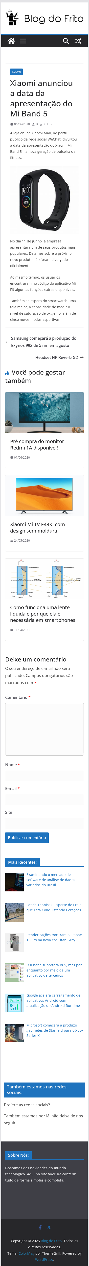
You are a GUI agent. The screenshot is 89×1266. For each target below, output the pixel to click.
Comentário (18, 697)
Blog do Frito (44, 124)
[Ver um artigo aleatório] (78, 41)
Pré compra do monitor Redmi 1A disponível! (37, 444)
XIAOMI (16, 71)
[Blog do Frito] (11, 41)
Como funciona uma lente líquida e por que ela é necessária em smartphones (42, 613)
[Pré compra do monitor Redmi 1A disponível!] (44, 395)
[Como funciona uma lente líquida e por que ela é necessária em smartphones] (44, 562)
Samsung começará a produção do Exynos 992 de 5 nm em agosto (43, 342)
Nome (12, 764)
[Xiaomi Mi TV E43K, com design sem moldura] (44, 478)
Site (8, 812)
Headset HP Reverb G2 (56, 357)
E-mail (12, 788)
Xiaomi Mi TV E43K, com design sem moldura (37, 527)
